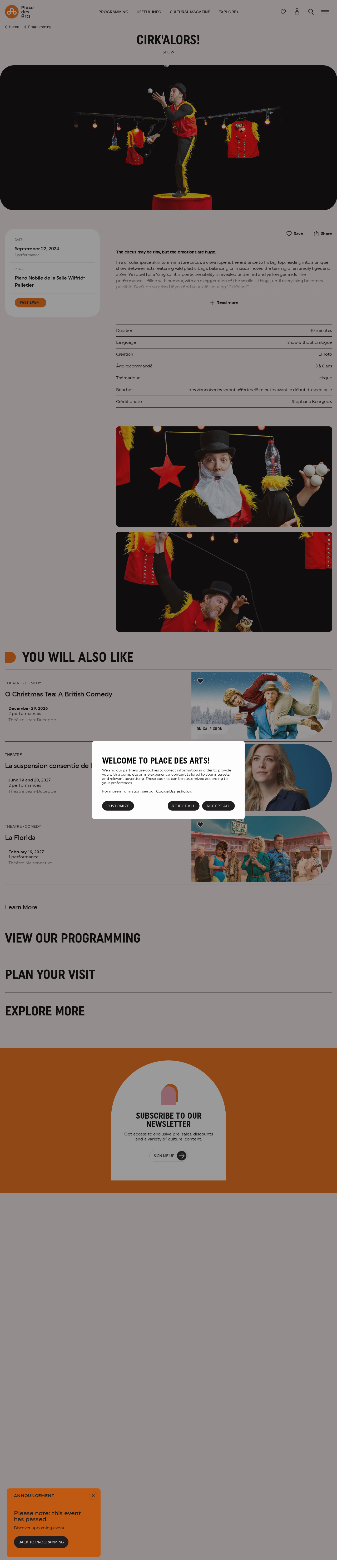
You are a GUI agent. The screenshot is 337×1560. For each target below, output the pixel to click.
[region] (168, 780)
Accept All (218, 806)
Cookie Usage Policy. (174, 791)
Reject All (183, 806)
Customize (118, 806)
